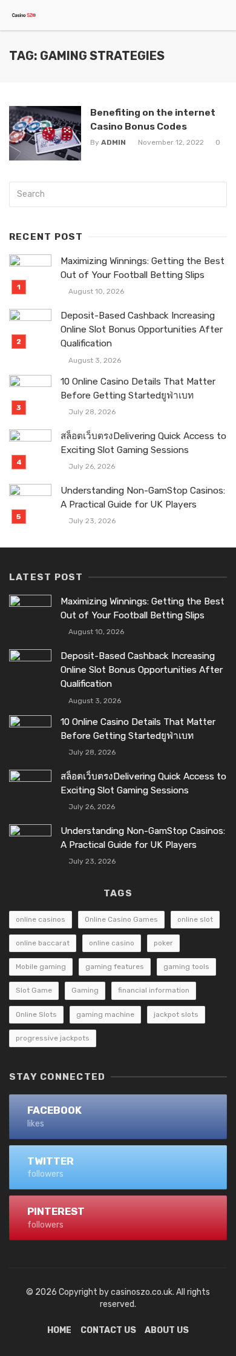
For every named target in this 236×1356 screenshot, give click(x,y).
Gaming (85, 990)
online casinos (40, 919)
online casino (111, 943)
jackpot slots (176, 1014)
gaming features (114, 966)
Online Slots (36, 1014)
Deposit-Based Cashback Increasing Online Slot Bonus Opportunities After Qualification (142, 329)
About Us (167, 1330)
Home (59, 1330)
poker (163, 943)
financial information (153, 990)
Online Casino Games (121, 919)
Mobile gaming (41, 966)
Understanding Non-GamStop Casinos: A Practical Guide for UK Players (143, 497)
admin (113, 142)
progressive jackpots (53, 1038)
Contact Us (108, 1330)
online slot (195, 919)
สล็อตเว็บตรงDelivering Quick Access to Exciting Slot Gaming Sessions (143, 443)
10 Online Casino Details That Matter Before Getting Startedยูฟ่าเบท (138, 388)
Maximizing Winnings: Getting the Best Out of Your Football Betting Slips (143, 268)
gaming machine (105, 1014)
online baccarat (43, 943)
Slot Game (34, 990)
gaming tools (186, 966)
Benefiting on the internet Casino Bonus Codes (152, 119)
